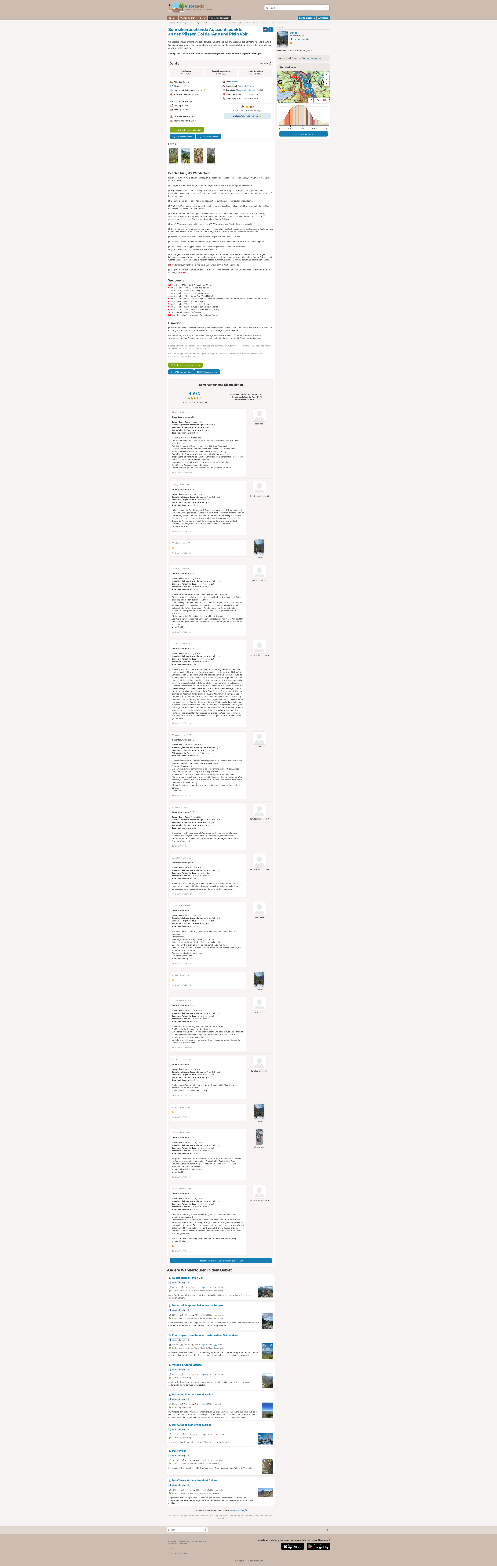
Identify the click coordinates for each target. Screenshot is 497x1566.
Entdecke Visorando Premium (245, 116)
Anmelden (323, 17)
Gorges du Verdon (246, 86)
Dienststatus (240, 1561)
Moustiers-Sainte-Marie (246, 90)
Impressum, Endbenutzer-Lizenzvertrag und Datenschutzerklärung (187, 1542)
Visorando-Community (177, 1553)
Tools (172, 17)
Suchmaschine (237, 1510)
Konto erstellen (307, 17)
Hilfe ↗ (202, 17)
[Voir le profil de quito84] (282, 39)
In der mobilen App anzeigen (188, 130)
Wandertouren (187, 17)
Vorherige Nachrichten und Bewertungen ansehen (221, 1261)
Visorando (171, 23)
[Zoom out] (326, 79)
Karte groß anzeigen (304, 134)
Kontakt (171, 1548)
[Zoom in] (326, 74)
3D (323, 100)
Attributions (282, 102)
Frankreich (236, 81)
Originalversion (314, 58)
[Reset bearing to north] (326, 84)
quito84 (294, 32)
